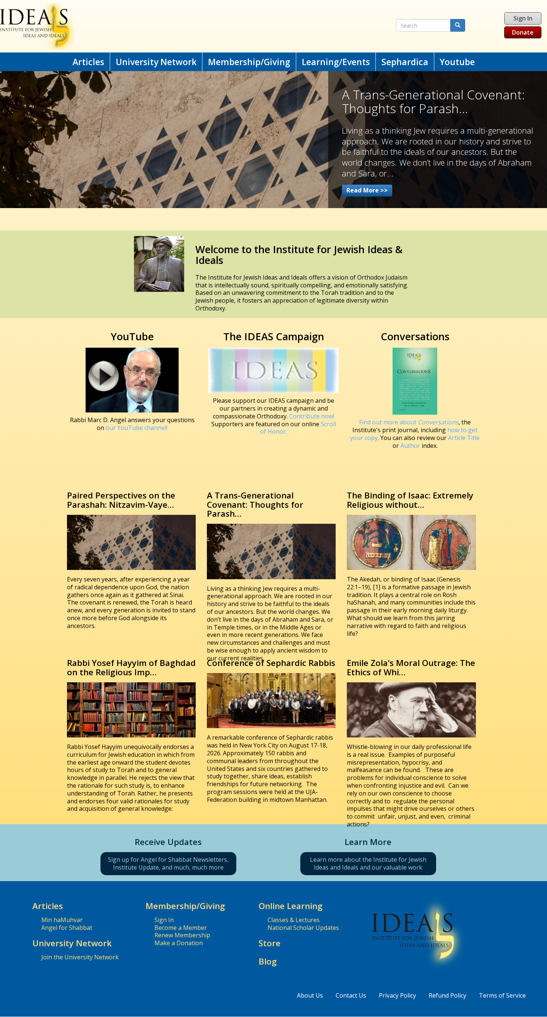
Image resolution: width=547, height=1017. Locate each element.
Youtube (457, 62)
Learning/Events (336, 62)
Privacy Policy (397, 995)
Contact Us (351, 995)
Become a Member (180, 928)
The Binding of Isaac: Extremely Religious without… (410, 500)
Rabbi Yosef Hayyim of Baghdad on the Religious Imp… (131, 667)
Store (270, 943)
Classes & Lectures (294, 920)
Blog (268, 961)
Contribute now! (311, 416)
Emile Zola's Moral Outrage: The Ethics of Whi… (411, 667)
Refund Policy (447, 995)
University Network (156, 62)
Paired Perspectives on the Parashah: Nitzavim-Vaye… (121, 500)
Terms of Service (502, 995)
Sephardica (404, 62)
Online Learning (291, 906)
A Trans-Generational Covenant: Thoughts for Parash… (255, 504)
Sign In (523, 18)
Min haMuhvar (62, 920)
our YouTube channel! (136, 428)
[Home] (178, 26)
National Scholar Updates (303, 928)
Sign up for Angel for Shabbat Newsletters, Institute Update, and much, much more (168, 863)
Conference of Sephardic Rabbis (271, 663)
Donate (523, 32)
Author (410, 445)
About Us (310, 995)
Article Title (464, 438)
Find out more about (408, 422)
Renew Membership (182, 935)
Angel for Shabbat (66, 928)
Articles (88, 62)
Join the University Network (80, 957)
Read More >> (367, 190)
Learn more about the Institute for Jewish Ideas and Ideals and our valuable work (368, 863)
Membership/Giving (249, 62)
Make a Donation (178, 943)
